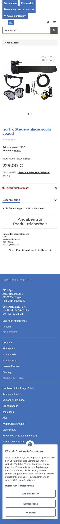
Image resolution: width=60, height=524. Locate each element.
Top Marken (10, 3)
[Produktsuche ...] (54, 30)
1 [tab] (28, 114)
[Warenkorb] (54, 22)
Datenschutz (27, 485)
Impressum (11, 485)
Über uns (7, 342)
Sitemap (7, 372)
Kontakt (6, 326)
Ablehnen (31, 512)
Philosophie (9, 348)
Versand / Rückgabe (13, 400)
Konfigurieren (30, 503)
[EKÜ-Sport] (11, 22)
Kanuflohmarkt (10, 360)
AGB (5, 418)
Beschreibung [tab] (11, 199)
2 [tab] (31, 114)
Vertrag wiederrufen (13, 441)
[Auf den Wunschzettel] (51, 59)
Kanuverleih (27, 3)
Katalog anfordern (16, 16)
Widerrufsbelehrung (13, 424)
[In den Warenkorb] (4, 51)
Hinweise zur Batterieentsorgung (20, 435)
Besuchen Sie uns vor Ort (20, 9)
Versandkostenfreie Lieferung (34, 172)
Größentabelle (10, 406)
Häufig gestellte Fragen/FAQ (18, 388)
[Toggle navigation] (4, 21)
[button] (48, 22)
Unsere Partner (10, 366)
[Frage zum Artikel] (56, 188)
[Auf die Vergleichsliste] (43, 59)
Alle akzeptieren (30, 493)
